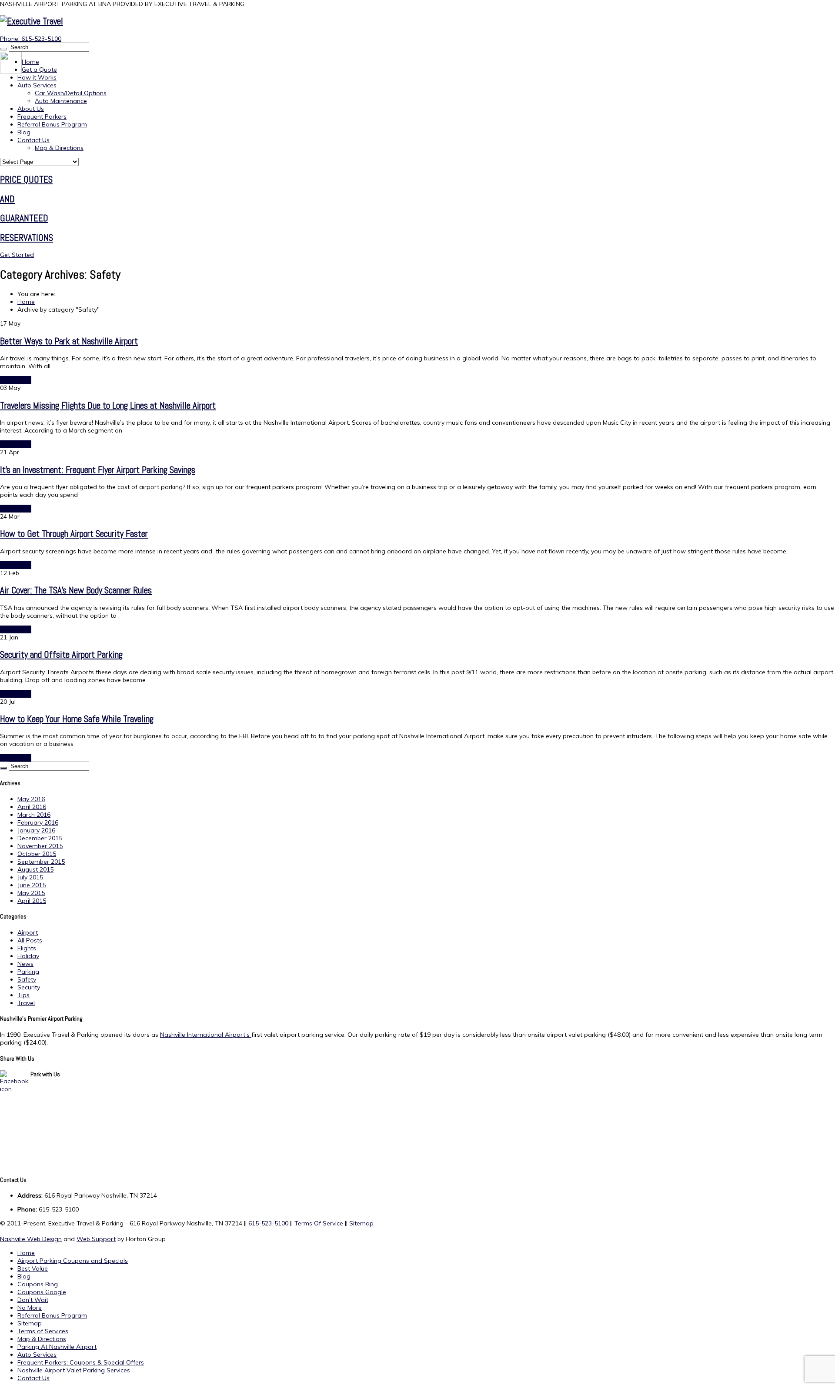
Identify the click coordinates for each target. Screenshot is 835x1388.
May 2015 (31, 893)
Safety (26, 979)
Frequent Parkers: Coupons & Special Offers (80, 1362)
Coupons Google (41, 1292)
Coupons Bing (37, 1284)
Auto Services (37, 85)
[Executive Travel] (31, 21)
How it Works (37, 77)
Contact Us (33, 140)
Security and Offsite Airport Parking (61, 654)
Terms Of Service (318, 1223)
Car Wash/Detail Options (71, 93)
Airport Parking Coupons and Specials (72, 1261)
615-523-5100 (268, 1223)
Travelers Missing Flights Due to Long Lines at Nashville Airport (108, 405)
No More (29, 1307)
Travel (26, 1003)
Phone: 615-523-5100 (30, 39)
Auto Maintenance (61, 101)
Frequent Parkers (42, 116)
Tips (23, 995)
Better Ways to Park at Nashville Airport (69, 341)
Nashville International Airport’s (205, 1035)
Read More (15, 380)
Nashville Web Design (31, 1239)
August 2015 (35, 869)
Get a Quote (39, 69)
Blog (23, 132)
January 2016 (36, 830)
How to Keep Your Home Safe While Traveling (77, 719)
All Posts (29, 940)
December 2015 (39, 838)
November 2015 (40, 846)
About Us (30, 109)
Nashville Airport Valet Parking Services (73, 1370)
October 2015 (36, 854)
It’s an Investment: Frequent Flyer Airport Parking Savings (97, 470)
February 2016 (37, 822)
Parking (28, 971)
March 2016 (33, 815)
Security (28, 987)
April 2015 (31, 901)
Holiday (28, 956)
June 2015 (31, 885)
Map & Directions (59, 148)
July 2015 (30, 877)
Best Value (32, 1268)
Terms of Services (42, 1331)
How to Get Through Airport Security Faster (74, 533)
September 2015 (41, 861)
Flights (26, 948)
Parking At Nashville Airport (57, 1347)
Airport (27, 932)
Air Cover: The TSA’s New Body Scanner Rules (76, 590)
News (25, 964)
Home (30, 62)
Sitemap (361, 1223)
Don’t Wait (32, 1300)
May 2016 (31, 799)
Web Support (96, 1239)
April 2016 (31, 807)
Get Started (17, 255)
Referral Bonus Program (52, 124)
